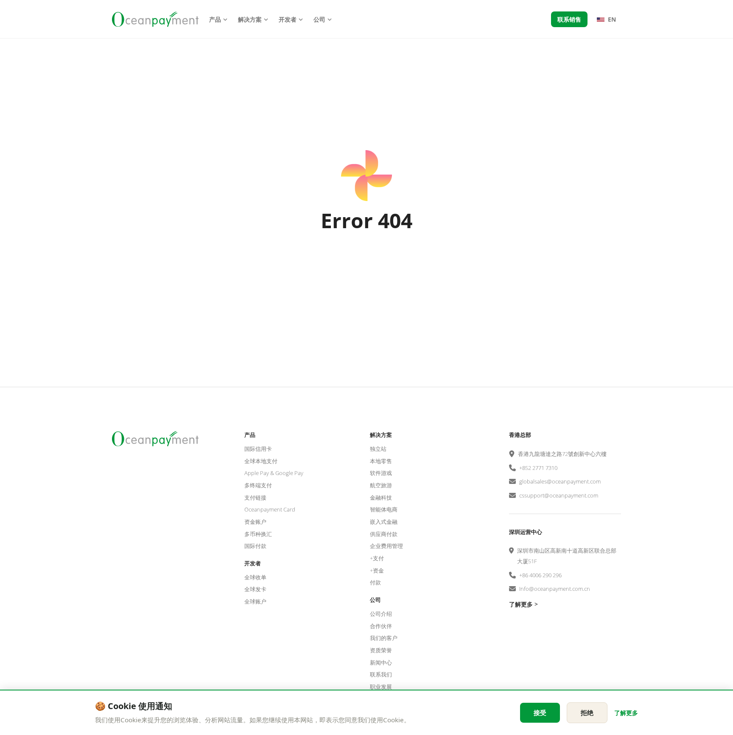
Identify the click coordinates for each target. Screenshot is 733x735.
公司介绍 (381, 614)
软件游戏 (381, 473)
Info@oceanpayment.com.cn (554, 588)
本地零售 (381, 461)
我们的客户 (383, 638)
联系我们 (381, 674)
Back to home (366, 264)
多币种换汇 (258, 534)
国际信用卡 (258, 449)
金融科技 (381, 497)
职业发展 (381, 686)
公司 (319, 19)
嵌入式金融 (383, 521)
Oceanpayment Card (269, 509)
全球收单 (255, 577)
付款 (375, 582)
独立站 (378, 449)
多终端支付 (258, 485)
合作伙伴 (381, 626)
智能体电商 (383, 509)
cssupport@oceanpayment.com (558, 495)
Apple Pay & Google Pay (273, 473)
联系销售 (569, 19)
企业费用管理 (386, 546)
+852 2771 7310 (538, 468)
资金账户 (255, 521)
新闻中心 (381, 662)
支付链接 (255, 497)
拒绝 (587, 712)
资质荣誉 (381, 650)
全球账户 (255, 601)
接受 (540, 712)
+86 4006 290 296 (540, 575)
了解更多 (626, 713)
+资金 (377, 570)
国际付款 (255, 546)
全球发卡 (255, 589)
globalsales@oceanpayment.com (560, 481)
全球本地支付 (260, 461)
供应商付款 (383, 534)
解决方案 (250, 19)
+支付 (377, 558)
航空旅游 (381, 485)
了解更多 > (523, 604)
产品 (215, 19)
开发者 (288, 19)
